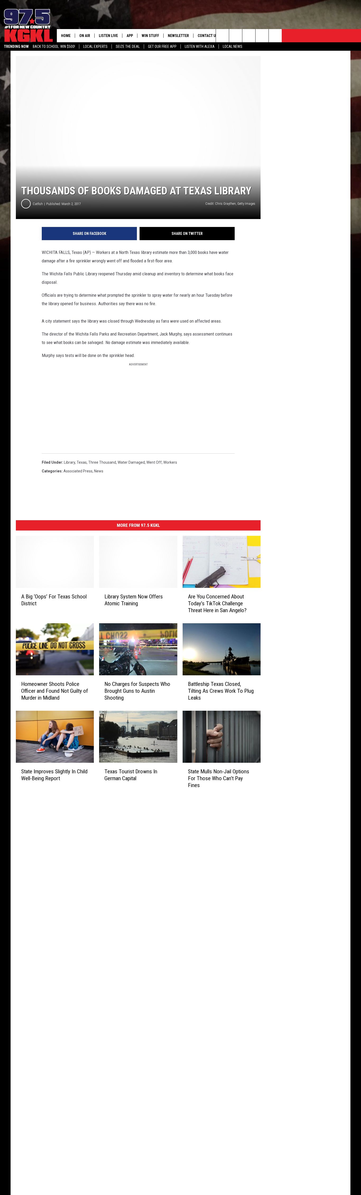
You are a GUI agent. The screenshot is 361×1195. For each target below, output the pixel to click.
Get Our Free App (162, 46)
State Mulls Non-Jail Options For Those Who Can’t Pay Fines (218, 778)
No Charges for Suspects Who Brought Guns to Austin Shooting (137, 691)
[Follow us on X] (262, 35)
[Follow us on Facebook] (248, 35)
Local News (232, 46)
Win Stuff (150, 36)
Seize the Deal (128, 46)
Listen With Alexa (200, 46)
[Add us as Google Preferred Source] (235, 35)
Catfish (38, 204)
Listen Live (108, 36)
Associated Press (77, 471)
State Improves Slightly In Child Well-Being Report (54, 774)
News (98, 471)
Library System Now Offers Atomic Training (133, 600)
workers (170, 462)
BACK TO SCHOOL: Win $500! (54, 46)
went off (154, 462)
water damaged (131, 462)
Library (69, 462)
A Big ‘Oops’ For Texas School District (54, 600)
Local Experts (95, 46)
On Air (84, 36)
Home (66, 36)
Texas (82, 462)
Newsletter (178, 36)
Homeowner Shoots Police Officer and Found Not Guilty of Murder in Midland (54, 691)
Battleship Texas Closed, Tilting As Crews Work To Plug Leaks (221, 691)
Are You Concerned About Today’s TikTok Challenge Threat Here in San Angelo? (217, 603)
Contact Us (208, 36)
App (130, 36)
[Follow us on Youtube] (275, 35)
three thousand (102, 462)
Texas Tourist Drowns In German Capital (130, 774)
